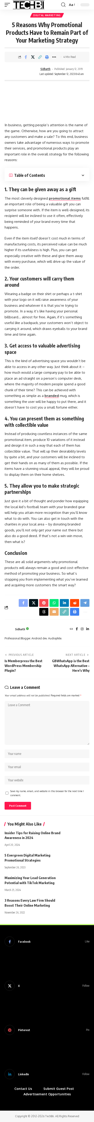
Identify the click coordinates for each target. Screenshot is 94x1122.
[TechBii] (28, 5)
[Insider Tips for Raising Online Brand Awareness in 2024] (78, 837)
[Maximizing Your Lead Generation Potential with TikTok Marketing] (78, 882)
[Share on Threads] (43, 612)
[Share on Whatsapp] (54, 603)
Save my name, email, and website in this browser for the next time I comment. (47, 793)
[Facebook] (76, 629)
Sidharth (45, 69)
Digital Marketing (47, 15)
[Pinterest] (47, 1030)
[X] (47, 986)
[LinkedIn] (87, 629)
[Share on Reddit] (74, 603)
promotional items (65, 198)
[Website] (71, 629)
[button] (8, 5)
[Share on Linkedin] (64, 603)
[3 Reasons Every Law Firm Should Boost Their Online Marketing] (78, 905)
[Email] (54, 612)
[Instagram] (82, 629)
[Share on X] (33, 57)
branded (51, 396)
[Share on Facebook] (26, 57)
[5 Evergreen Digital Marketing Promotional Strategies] (78, 860)
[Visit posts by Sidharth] (24, 72)
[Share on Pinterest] (43, 603)
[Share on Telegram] (84, 603)
